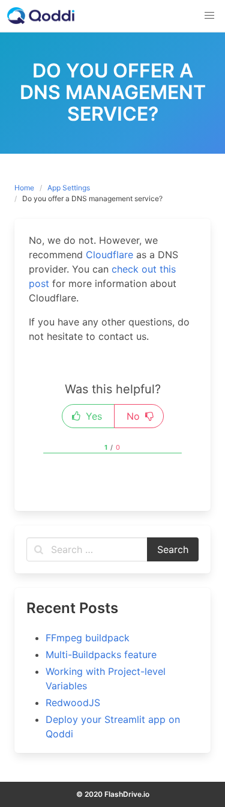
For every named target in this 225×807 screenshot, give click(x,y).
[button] (209, 15)
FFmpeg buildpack (88, 638)
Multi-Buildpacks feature (101, 654)
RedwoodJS (73, 703)
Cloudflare (109, 255)
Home (24, 187)
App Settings (68, 187)
